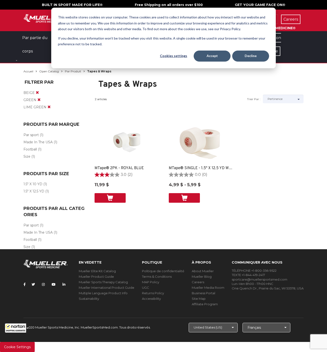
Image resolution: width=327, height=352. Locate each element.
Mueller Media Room (208, 287)
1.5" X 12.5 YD (33, 191)
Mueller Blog (202, 276)
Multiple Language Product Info (103, 293)
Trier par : (253, 99)
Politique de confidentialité (163, 271)
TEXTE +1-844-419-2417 (248, 275)
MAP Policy (150, 282)
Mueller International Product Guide (106, 287)
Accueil (28, 71)
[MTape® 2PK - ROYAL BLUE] (127, 141)
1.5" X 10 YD (32, 184)
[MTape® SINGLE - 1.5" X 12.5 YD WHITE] (201, 141)
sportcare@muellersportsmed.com (259, 279)
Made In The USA (38, 142)
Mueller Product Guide (96, 276)
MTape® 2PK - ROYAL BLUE (119, 168)
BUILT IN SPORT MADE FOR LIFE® (72, 5)
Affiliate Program (205, 304)
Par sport (31, 135)
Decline (251, 56)
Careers (198, 282)
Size (26, 156)
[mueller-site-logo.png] (45, 18)
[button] (17, 328)
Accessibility (151, 298)
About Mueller (203, 271)
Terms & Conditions (157, 276)
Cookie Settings (17, 347)
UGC (145, 287)
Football (30, 149)
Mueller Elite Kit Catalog (97, 271)
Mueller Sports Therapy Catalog (103, 282)
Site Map (199, 298)
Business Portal (203, 293)
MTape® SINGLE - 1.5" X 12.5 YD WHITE (201, 168)
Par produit (73, 71)
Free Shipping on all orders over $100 (169, 5)
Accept (212, 56)
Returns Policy (153, 293)
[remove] (37, 93)
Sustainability (89, 298)
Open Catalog (49, 71)
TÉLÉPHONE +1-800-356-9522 (254, 270)
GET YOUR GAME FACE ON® (260, 5)
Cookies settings (173, 56)
